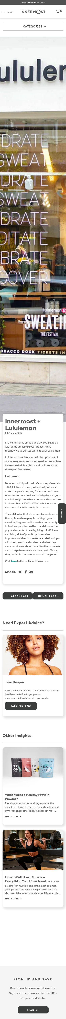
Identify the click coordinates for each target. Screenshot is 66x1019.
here (14, 561)
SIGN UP (33, 1010)
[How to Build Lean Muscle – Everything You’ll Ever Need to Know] (33, 850)
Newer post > (48, 596)
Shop (10, 12)
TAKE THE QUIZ (21, 706)
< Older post (18, 596)
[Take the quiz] (33, 655)
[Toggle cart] (57, 12)
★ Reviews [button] (62, 513)
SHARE (10, 572)
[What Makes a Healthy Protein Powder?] (33, 767)
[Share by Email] (31, 572)
